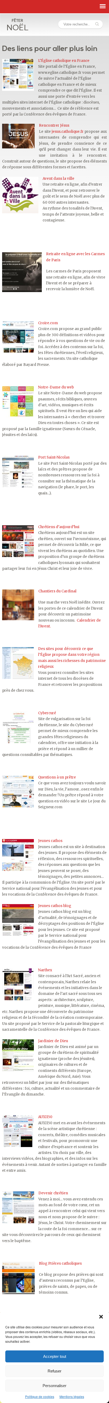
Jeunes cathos (50, 841)
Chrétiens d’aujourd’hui (58, 527)
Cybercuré (47, 713)
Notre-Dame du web (56, 387)
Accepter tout (54, 1356)
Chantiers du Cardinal (57, 591)
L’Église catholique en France (63, 60)
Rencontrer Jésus (54, 125)
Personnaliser (54, 1385)
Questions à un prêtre (57, 777)
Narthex (45, 970)
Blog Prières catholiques (60, 1263)
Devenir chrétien (53, 1193)
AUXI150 (45, 1117)
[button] (101, 1316)
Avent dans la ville (58, 178)
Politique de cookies (39, 1396)
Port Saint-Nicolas (54, 457)
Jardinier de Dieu (53, 1041)
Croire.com (48, 323)
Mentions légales (72, 1396)
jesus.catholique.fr (68, 131)
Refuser (54, 1371)
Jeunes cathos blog (54, 906)
